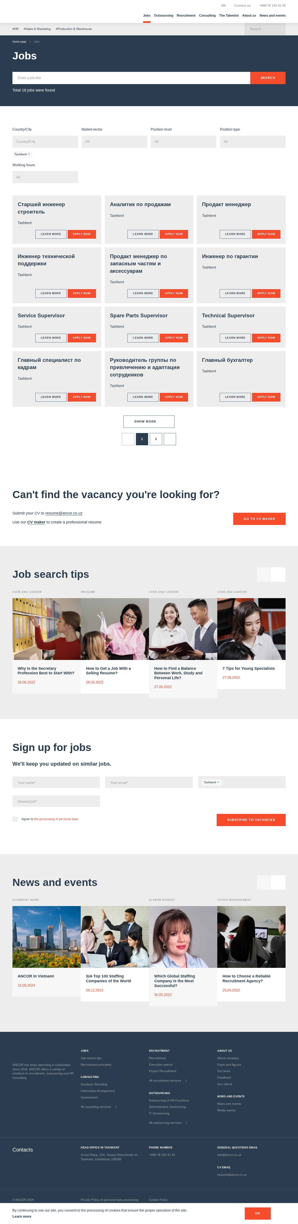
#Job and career (163, 592)
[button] (278, 574)
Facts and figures (229, 1064)
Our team (223, 1071)
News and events (273, 15)
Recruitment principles (96, 1064)
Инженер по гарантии (230, 256)
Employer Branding (94, 1084)
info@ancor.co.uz (229, 1155)
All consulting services (96, 1106)
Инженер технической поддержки (46, 260)
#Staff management (234, 899)
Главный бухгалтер (227, 360)
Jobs (147, 15)
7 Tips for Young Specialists (249, 668)
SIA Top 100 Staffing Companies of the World (108, 978)
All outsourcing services (165, 1122)
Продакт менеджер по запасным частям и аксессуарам (138, 263)
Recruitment (186, 15)
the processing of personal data (56, 819)
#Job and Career (27, 592)
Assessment (89, 1097)
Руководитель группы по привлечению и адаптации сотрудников (145, 367)
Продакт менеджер (226, 204)
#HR (15, 29)
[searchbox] (38, 141)
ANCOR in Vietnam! (36, 976)
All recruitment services (165, 1080)
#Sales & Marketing (37, 29)
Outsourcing (163, 15)
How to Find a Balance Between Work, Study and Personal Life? (178, 673)
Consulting (207, 15)
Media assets (226, 1110)
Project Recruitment (162, 1071)
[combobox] (45, 142)
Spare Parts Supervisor (139, 315)
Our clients (224, 1084)
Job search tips (91, 1058)
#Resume (88, 592)
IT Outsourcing (159, 1113)
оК (257, 1213)
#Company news (25, 899)
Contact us (242, 5)
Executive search (161, 1064)
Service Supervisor (41, 315)
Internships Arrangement (98, 1091)
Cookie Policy (158, 1200)
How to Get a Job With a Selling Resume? (108, 670)
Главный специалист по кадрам (49, 363)
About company (228, 1058)
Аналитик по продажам (140, 204)
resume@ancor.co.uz (63, 513)
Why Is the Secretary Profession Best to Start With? (46, 670)
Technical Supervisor (228, 315)
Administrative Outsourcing (167, 1106)
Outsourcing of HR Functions (169, 1100)
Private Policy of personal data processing (110, 1200)
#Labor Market (162, 899)
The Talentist (229, 15)
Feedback (224, 1077)
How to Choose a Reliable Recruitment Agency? (247, 978)
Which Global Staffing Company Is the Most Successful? (174, 981)
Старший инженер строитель (41, 208)
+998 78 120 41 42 (272, 5)
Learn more (21, 1216)
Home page (19, 41)
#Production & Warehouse (74, 29)
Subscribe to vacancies (251, 820)
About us (249, 15)
